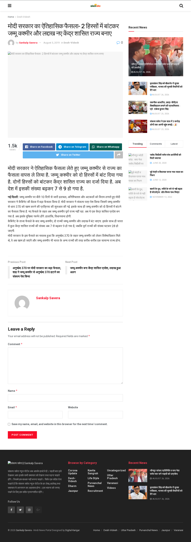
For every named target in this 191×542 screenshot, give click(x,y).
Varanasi (112, 483)
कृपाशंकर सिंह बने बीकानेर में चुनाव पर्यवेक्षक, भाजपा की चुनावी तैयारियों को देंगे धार (166, 86)
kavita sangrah (93, 472)
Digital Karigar (72, 530)
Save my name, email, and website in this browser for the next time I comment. (60, 424)
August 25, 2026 (160, 113)
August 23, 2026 (160, 129)
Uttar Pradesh (112, 477)
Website (73, 407)
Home (11, 17)
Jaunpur (73, 490)
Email (12, 407)
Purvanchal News (95, 485)
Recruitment (95, 490)
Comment (15, 344)
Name (13, 391)
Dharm (72, 486)
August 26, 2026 (141, 72)
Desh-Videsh (23, 17)
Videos (111, 487)
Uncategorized (116, 470)
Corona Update (72, 472)
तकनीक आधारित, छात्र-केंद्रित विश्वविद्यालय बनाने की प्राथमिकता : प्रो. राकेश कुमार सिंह (165, 105)
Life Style (93, 478)
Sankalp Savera (28, 42)
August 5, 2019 (51, 42)
